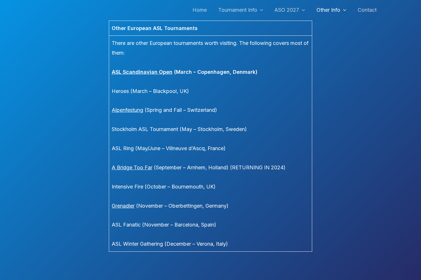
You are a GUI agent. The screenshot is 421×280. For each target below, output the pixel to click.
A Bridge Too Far (132, 167)
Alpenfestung (127, 110)
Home (199, 10)
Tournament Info (237, 10)
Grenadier (123, 206)
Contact (367, 10)
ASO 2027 (286, 10)
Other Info (328, 10)
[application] (260, 10)
